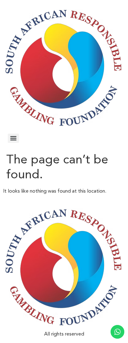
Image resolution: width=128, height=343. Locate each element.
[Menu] (13, 138)
